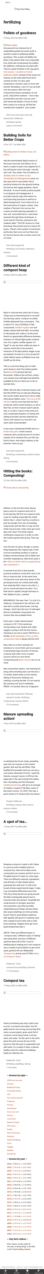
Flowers (10, 1105)
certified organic (22, 327)
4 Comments (12, 256)
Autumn (7, 252)
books (22, 249)
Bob (24, 805)
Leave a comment (14, 125)
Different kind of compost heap (17, 268)
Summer (31, 967)
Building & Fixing (13, 1087)
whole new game (11, 431)
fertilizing (10, 122)
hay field (13, 372)
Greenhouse (11, 1108)
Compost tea (9, 953)
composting (20, 454)
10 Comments (12, 704)
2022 (9, 1178)
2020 (9, 1185)
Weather (10, 1150)
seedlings (19, 1064)
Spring (18, 122)
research (10, 697)
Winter (25, 701)
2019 (9, 1188)
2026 (9, 1164)
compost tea (12, 967)
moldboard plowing (12, 785)
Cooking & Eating (14, 1091)
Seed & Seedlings (14, 1140)
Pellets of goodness (20, 33)
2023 (9, 1174)
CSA (8, 1094)
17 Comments (12, 971)
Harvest (10, 1115)
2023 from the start (15, 115)
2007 (9, 1230)
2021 (9, 1181)
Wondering (11, 1154)
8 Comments (12, 461)
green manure (25, 660)
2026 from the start (14, 1080)
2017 (9, 1195)
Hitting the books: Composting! (18, 473)
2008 (9, 1227)
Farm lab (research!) (15, 245)
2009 (9, 1223)
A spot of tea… (15, 822)
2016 (9, 1199)
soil (16, 249)
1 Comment (11, 1067)
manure (30, 454)
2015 (9, 1202)
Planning (29, 694)
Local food (11, 1119)
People (9, 801)
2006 (9, 1234)
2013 (9, 1209)
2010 (9, 1220)
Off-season (11, 1126)
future (37, 454)
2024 (9, 1171)
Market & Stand (13, 1122)
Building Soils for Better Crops (17, 137)
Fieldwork (18, 118)
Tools (18, 964)
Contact (19, 1267)
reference (30, 249)
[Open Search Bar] (40, 2)
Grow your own (13, 1112)
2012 (9, 1213)
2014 (9, 1206)
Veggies (10, 1147)
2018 (9, 1192)
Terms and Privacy (8, 1267)
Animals (10, 1084)
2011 (9, 1216)
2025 (9, 1167)
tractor (30, 805)
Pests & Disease (13, 1133)
